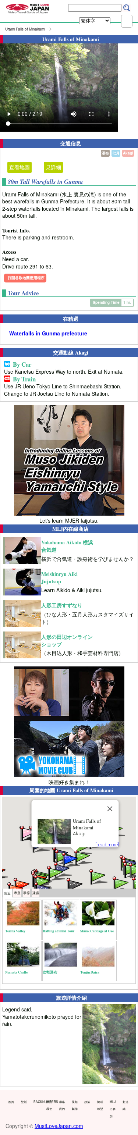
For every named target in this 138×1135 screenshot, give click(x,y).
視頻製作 (75, 1105)
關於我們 (49, 1105)
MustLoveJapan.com (59, 1125)
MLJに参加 (113, 1108)
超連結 (125, 1105)
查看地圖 (19, 167)
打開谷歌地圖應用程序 (26, 277)
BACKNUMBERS (38, 1101)
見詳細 (53, 167)
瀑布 (105, 153)
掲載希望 (100, 1105)
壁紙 (24, 1101)
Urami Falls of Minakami (25, 29)
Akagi (128, 153)
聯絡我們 (62, 1105)
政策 (87, 1101)
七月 (116, 153)
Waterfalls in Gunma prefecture (48, 333)
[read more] (106, 844)
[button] (121, 883)
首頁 (11, 1101)
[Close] (109, 809)
